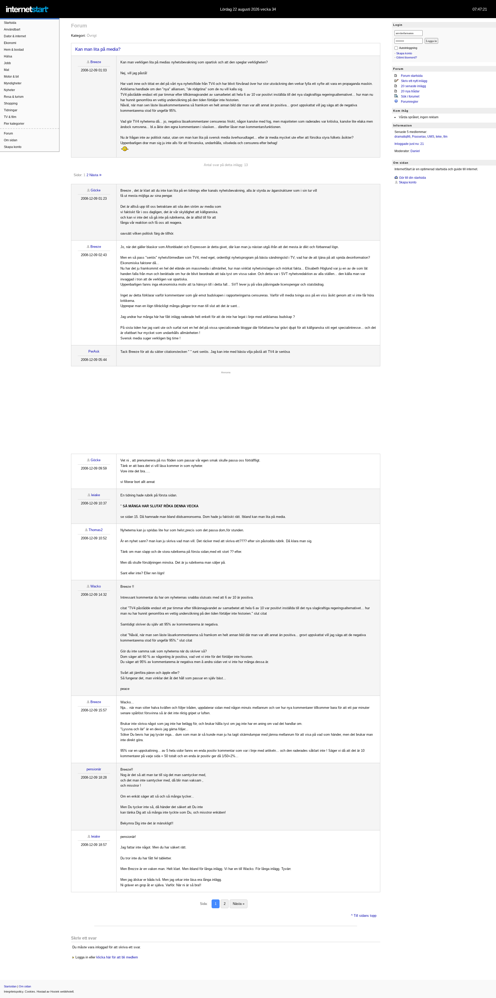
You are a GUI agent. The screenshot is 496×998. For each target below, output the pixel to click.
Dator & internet (15, 36)
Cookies (30, 991)
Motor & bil (11, 76)
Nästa (93, 175)
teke (439, 136)
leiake (95, 495)
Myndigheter (12, 83)
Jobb (7, 63)
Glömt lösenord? (406, 57)
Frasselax (419, 136)
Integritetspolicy (13, 991)
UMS (430, 136)
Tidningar (10, 110)
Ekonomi (10, 43)
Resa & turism (14, 97)
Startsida (10, 23)
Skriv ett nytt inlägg (414, 81)
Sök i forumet (410, 96)
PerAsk (93, 351)
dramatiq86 (402, 136)
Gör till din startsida (412, 178)
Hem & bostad (14, 49)
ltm (445, 136)
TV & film (10, 117)
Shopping (11, 103)
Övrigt (92, 35)
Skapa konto (12, 147)
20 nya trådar (410, 91)
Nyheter (9, 90)
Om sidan (10, 140)
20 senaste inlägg (413, 86)
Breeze (95, 62)
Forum (8, 133)
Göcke (95, 190)
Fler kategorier (14, 123)
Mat (6, 70)
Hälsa (8, 56)
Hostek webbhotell (61, 991)
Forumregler (409, 101)
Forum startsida (412, 76)
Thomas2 (96, 530)
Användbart (12, 29)
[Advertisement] (225, 411)
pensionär (94, 769)
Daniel (415, 151)
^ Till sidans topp (363, 916)
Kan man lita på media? (97, 49)
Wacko (95, 586)
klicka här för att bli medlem (117, 957)
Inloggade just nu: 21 (409, 144)
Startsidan (10, 986)
